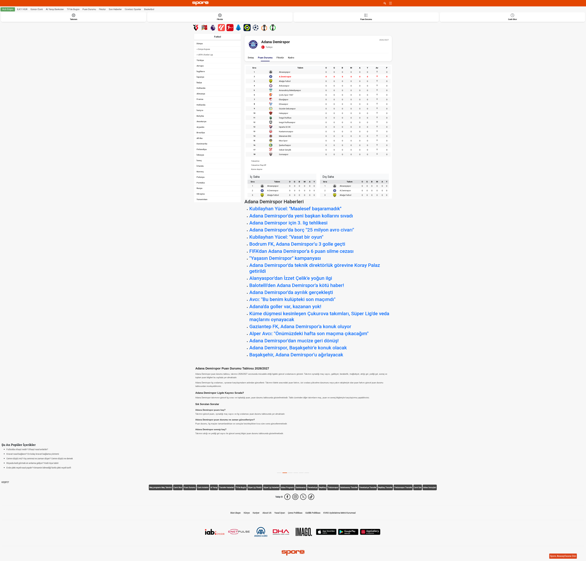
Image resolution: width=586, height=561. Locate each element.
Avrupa (200, 66)
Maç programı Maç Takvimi (160, 487)
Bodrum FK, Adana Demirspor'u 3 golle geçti (297, 244)
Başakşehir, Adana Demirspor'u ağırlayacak (296, 355)
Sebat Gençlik (285, 150)
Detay (251, 57)
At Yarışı (213, 487)
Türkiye (200, 60)
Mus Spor (283, 141)
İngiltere (201, 71)
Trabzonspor (333, 487)
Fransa (200, 99)
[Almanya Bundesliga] (229, 27)
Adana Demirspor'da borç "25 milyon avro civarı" (301, 230)
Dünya (200, 43)
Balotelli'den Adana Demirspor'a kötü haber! (296, 285)
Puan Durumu (89, 9)
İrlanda (200, 166)
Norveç (200, 171)
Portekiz (201, 183)
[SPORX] (293, 552)
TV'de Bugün (73, 9)
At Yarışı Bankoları (55, 9)
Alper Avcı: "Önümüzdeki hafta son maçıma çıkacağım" (309, 333)
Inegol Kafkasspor (287, 122)
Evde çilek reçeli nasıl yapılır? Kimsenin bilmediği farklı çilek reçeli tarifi (38, 467)
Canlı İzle (417, 487)
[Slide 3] (295, 473)
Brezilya (201, 132)
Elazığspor (283, 99)
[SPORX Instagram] (295, 496)
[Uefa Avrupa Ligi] (264, 27)
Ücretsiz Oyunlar (133, 9)
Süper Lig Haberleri (271, 487)
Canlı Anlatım (203, 487)
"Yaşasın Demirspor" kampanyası (285, 258)
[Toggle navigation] (390, 3)
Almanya (201, 94)
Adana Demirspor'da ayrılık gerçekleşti (291, 292)
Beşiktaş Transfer (385, 487)
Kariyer (256, 513)
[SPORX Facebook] (287, 496)
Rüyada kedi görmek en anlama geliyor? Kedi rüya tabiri (32, 463)
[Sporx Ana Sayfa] (201, 3)
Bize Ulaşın (235, 513)
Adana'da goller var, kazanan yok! (285, 306)
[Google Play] (348, 531)
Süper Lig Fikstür (255, 487)
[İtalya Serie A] (238, 27)
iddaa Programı (287, 487)
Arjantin (200, 127)
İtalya (199, 82)
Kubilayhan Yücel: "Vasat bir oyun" (286, 237)
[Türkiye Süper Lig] (195, 27)
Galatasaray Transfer (349, 487)
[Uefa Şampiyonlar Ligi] (255, 27)
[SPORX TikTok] (311, 496)
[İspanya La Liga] (221, 27)
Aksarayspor (284, 72)
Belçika (200, 116)
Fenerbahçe (312, 487)
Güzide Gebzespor (287, 109)
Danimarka (202, 144)
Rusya (199, 188)
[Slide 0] (279, 473)
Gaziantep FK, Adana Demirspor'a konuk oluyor (300, 326)
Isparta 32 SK (285, 127)
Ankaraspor (284, 86)
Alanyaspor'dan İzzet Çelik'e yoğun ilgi (290, 278)
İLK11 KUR (22, 9)
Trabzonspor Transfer (403, 487)
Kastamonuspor (286, 131)
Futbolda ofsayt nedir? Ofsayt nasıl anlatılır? (27, 449)
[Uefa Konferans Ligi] (272, 27)
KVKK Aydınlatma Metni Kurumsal (339, 513)
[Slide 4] (301, 473)
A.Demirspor (285, 76)
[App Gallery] (370, 531)
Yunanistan (202, 199)
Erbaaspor (283, 104)
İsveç (199, 160)
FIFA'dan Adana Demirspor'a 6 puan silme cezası (301, 251)
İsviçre (200, 110)
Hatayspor (283, 113)
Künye (247, 513)
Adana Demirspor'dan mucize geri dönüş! (294, 341)
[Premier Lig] (212, 27)
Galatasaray (301, 487)
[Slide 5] (306, 473)
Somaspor (283, 154)
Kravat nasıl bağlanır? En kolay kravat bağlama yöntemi (32, 454)
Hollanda (201, 88)
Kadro (291, 57)
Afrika (200, 138)
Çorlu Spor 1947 (286, 95)
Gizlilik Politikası (312, 513)
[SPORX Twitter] (303, 496)
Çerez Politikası (295, 513)
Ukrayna (201, 194)
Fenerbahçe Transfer (367, 487)
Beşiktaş (322, 487)
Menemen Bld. (285, 136)
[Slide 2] (290, 473)
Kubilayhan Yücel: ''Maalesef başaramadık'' (295, 208)
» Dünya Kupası (203, 49)
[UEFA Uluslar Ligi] (204, 27)
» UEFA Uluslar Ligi (205, 55)
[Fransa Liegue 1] (247, 27)
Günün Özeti (37, 9)
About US (266, 513)
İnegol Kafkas (285, 118)
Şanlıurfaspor (285, 145)
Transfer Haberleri (226, 487)
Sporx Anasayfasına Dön (563, 556)
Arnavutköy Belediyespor (290, 90)
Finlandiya (202, 149)
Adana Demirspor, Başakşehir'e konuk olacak (298, 348)
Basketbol (149, 9)
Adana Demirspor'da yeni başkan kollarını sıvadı (301, 216)
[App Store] (326, 531)
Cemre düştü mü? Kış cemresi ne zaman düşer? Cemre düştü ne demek (39, 458)
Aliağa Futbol (285, 81)
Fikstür (102, 9)
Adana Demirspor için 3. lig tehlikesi (288, 223)
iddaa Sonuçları (429, 487)
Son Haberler (115, 9)
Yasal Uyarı (279, 513)
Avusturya (201, 121)
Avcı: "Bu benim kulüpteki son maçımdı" (292, 299)
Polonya (200, 177)
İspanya (200, 77)
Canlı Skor (178, 487)
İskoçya (200, 155)
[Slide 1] (284, 473)
